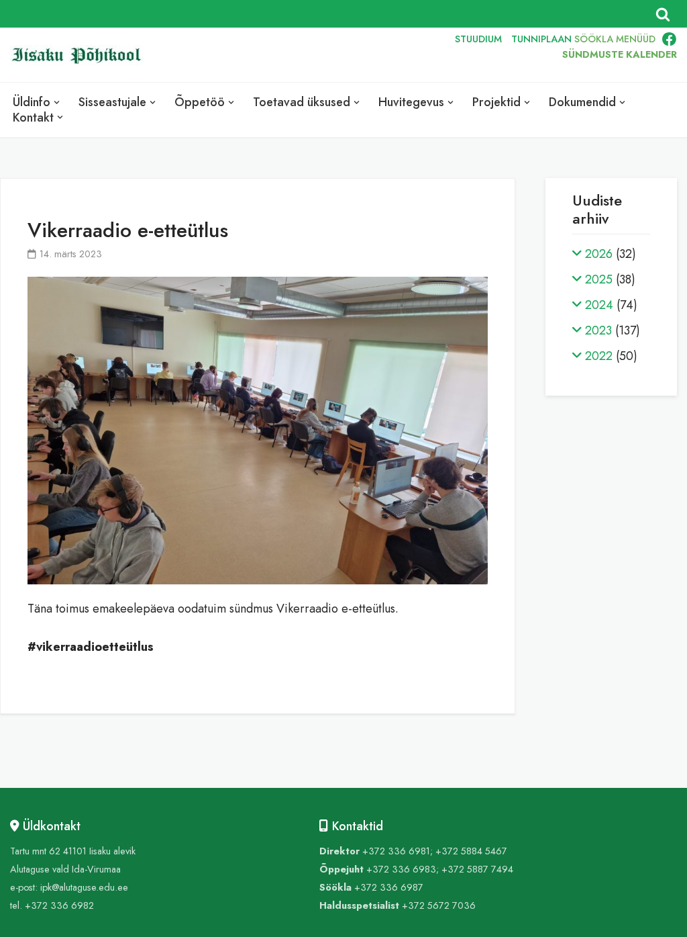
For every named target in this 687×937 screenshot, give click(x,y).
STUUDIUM (478, 39)
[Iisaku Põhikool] (80, 55)
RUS (416, 55)
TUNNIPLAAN (541, 39)
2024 (599, 305)
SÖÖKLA (593, 39)
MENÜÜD (635, 39)
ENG (385, 55)
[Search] (662, 14)
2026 (599, 254)
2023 (598, 330)
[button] (57, 102)
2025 (599, 279)
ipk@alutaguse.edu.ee (84, 887)
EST (354, 55)
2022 (599, 356)
